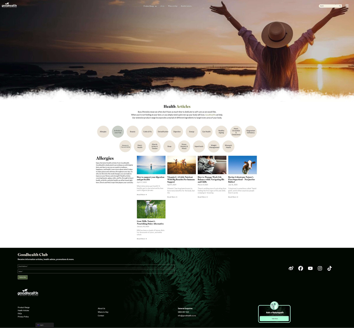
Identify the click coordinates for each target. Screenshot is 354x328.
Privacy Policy (23, 317)
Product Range (24, 307)
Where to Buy (103, 312)
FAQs (20, 314)
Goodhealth (210, 115)
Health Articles (23, 310)
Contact (101, 316)
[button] (347, 6)
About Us (101, 308)
